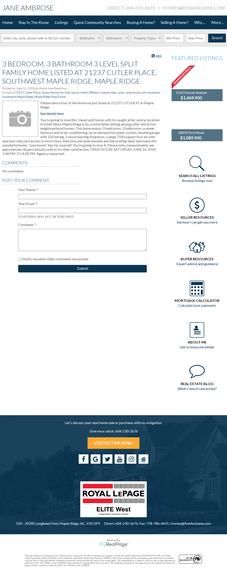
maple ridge (108, 92)
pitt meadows (151, 92)
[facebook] (83, 459)
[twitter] (107, 459)
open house (133, 92)
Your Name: (27, 189)
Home (7, 22)
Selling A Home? (174, 22)
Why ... (200, 22)
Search (217, 38)
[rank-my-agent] (143, 459)
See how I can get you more (197, 222)
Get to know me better (197, 347)
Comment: (26, 224)
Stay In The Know (33, 22)
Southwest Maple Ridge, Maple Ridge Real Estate (34, 96)
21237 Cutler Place (27, 92)
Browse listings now (197, 180)
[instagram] (131, 459)
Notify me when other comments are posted (54, 259)
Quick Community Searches (97, 22)
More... (217, 22)
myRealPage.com (114, 545)
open (121, 92)
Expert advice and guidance (197, 264)
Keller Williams (90, 92)
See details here (52, 113)
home (45, 92)
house (75, 92)
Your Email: (27, 203)
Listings (61, 22)
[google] (95, 459)
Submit (82, 268)
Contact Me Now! (113, 443)
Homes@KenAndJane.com (194, 7)
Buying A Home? (141, 22)
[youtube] (119, 459)
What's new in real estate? (197, 388)
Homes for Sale (60, 92)
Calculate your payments (197, 305)
